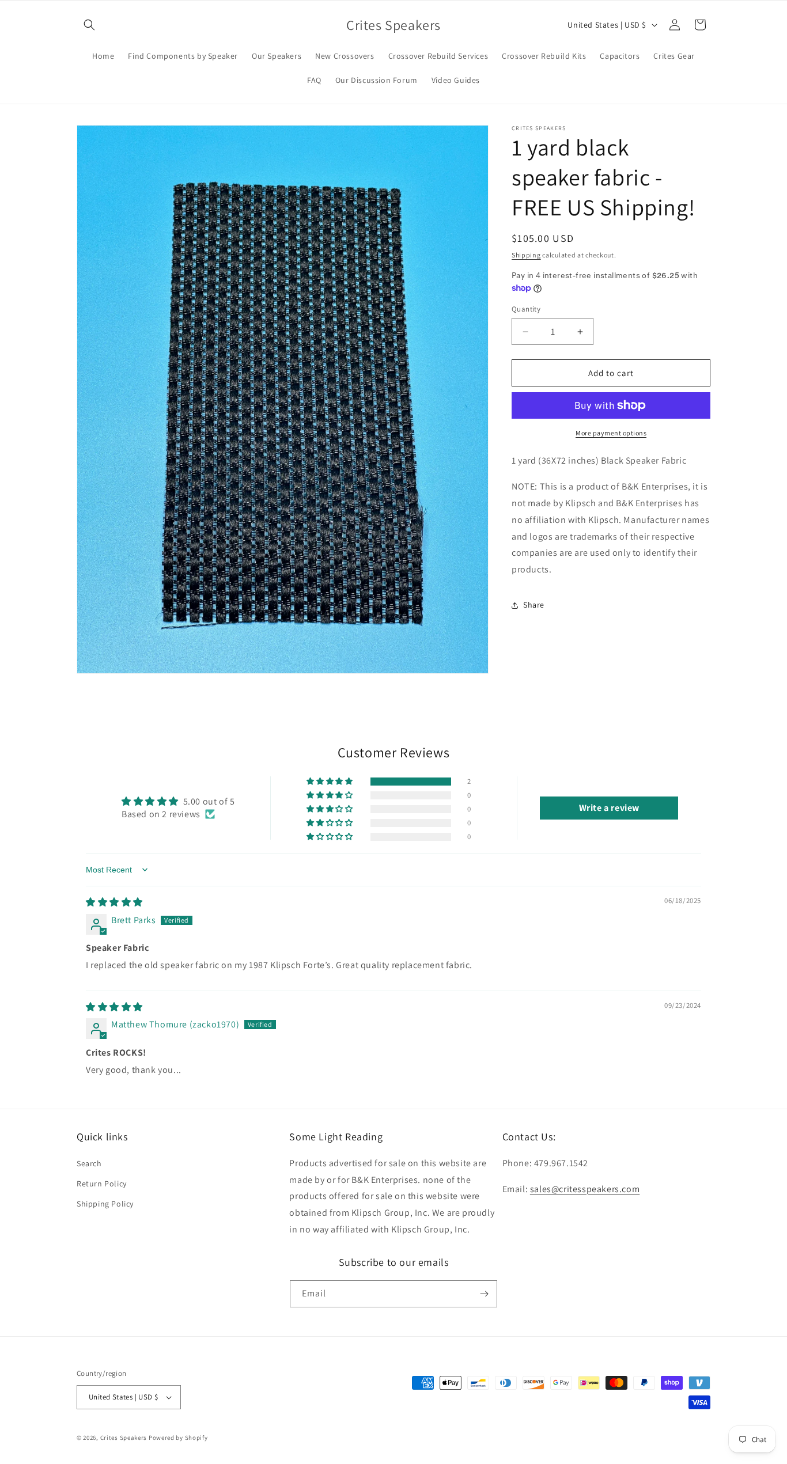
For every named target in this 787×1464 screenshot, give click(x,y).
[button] (89, 24)
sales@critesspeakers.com (585, 1189)
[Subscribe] (484, 1293)
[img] (114, 902)
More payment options (611, 432)
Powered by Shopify (178, 1437)
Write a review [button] (609, 807)
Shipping (526, 255)
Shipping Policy (105, 1203)
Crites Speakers (123, 1437)
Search (89, 1163)
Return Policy (102, 1183)
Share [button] (533, 605)
